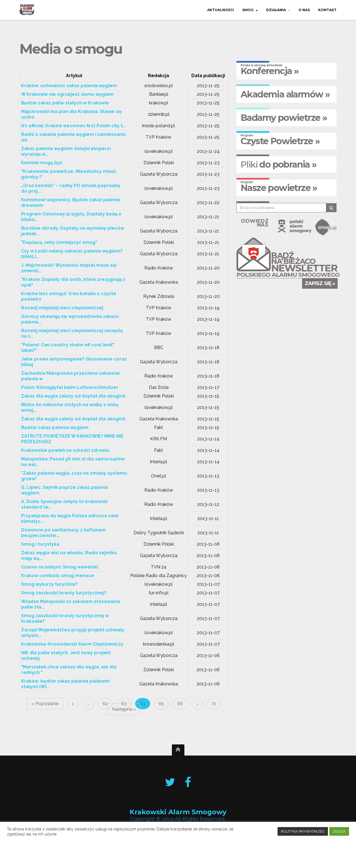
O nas (304, 10)
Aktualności (220, 10)
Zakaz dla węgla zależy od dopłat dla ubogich (73, 396)
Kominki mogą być (41, 162)
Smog (248, 10)
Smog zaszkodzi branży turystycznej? (63, 592)
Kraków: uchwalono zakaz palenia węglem (69, 85)
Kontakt (327, 10)
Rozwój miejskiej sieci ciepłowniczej (62, 307)
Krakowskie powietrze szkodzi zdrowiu (65, 450)
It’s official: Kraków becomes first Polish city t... (73, 125)
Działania (276, 10)
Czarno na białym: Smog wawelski (59, 567)
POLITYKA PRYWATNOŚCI (303, 831)
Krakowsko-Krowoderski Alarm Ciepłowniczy (72, 644)
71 (214, 703)
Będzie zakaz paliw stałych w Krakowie (65, 103)
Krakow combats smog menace (57, 575)
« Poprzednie (45, 703)
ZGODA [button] (339, 831)
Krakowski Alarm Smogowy (178, 812)
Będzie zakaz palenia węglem (54, 427)
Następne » (124, 709)
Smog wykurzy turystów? (49, 584)
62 (105, 703)
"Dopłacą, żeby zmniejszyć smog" (59, 242)
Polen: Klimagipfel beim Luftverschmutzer (69, 387)
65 (161, 703)
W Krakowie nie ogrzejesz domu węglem (67, 94)
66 (180, 703)
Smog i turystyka (40, 544)
